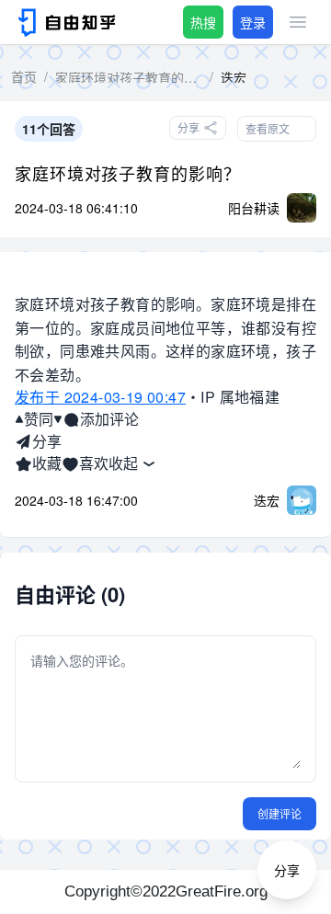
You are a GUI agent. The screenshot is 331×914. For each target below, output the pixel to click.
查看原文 (267, 128)
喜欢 (93, 463)
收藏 (47, 463)
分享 (47, 440)
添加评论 (109, 418)
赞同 (38, 418)
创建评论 (279, 813)
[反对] (58, 419)
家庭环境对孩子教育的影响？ (128, 173)
